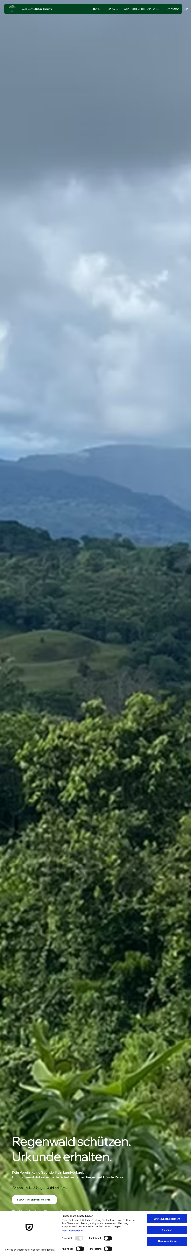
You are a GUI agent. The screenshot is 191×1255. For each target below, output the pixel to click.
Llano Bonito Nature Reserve (36, 8)
